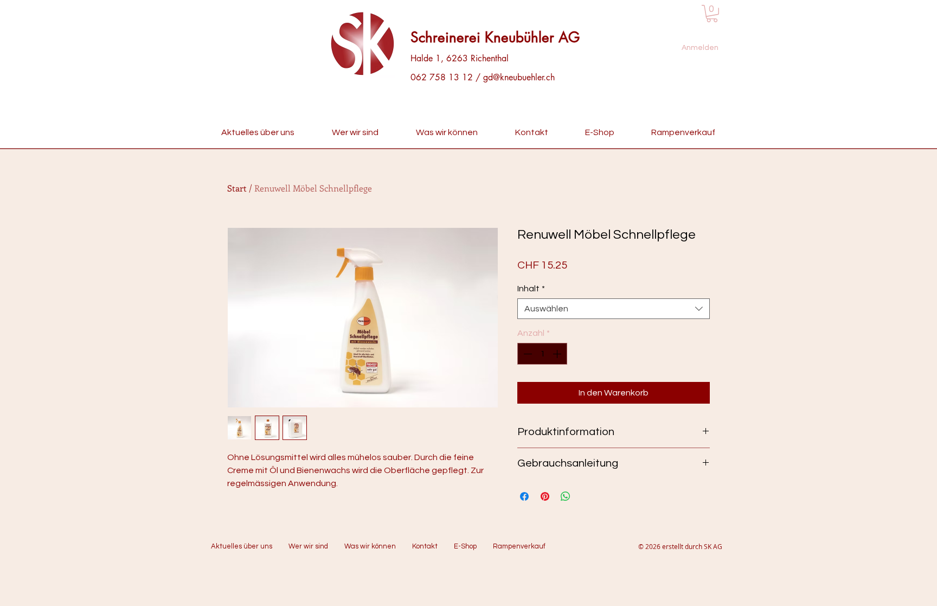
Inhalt (531, 288)
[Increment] (558, 353)
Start (237, 188)
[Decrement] (526, 353)
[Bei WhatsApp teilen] (565, 496)
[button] (712, 13)
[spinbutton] (542, 353)
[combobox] (613, 308)
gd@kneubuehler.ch (519, 77)
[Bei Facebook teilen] (524, 496)
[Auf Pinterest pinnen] (544, 496)
